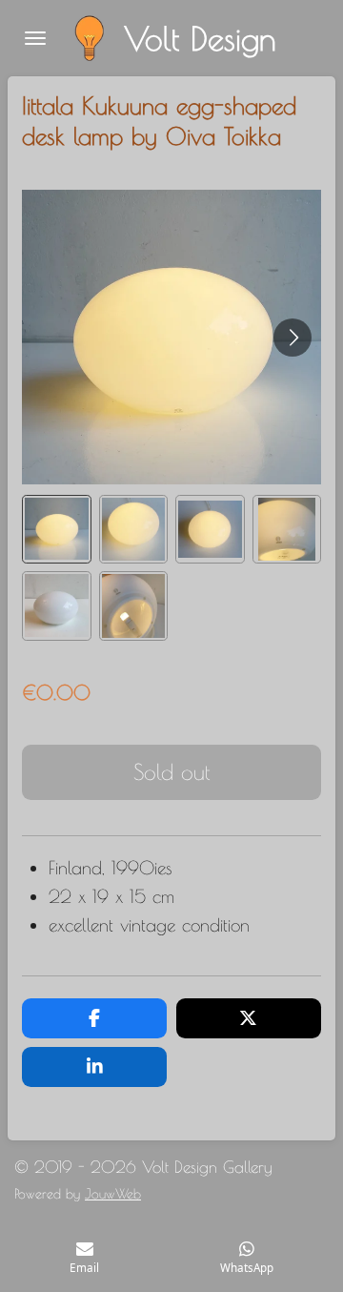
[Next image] (292, 337)
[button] (56, 529)
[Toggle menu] (35, 38)
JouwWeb (113, 1193)
